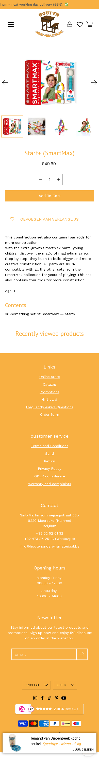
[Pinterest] (56, 698)
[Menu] (10, 24)
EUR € (61, 685)
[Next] (94, 83)
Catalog (49, 384)
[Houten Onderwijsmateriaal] (49, 24)
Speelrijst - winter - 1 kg (61, 743)
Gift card (49, 399)
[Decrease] (40, 179)
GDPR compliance (49, 476)
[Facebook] (42, 698)
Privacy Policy (49, 468)
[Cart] (90, 24)
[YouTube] (63, 698)
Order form (49, 414)
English (32, 685)
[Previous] (5, 83)
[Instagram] (35, 698)
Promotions (49, 392)
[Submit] (82, 654)
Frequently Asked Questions (49, 407)
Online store (49, 377)
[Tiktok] (49, 698)
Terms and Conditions (49, 446)
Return (49, 461)
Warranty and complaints (49, 484)
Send (49, 453)
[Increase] (58, 179)
